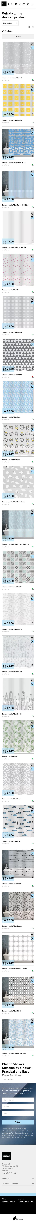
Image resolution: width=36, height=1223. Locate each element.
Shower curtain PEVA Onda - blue (13, 163)
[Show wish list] (16, 4)
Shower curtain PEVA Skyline (12, 714)
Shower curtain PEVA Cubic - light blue (15, 544)
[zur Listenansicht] (33, 27)
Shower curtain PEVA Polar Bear (13, 502)
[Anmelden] (20, 4)
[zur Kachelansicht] (29, 27)
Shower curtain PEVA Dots (11, 290)
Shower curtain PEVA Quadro (12, 587)
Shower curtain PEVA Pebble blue (14, 1053)
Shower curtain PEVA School (12, 78)
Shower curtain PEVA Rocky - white (14, 969)
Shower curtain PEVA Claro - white (14, 247)
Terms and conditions (8, 1201)
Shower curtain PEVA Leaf (11, 799)
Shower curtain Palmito (10, 756)
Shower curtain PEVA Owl (11, 459)
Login (19, 1122)
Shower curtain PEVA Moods (12, 120)
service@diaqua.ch (11, 1135)
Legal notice (21, 1199)
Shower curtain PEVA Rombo (12, 375)
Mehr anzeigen (8, 1079)
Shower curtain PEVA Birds (11, 884)
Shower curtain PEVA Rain (11, 417)
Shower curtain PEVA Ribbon (12, 672)
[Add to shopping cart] (32, 47)
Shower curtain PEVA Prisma (12, 629)
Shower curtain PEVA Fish (11, 841)
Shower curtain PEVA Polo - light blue (15, 205)
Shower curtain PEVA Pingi (11, 1011)
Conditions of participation (26, 1201)
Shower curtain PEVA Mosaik (12, 332)
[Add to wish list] (32, 44)
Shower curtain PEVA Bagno (12, 926)
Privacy (4, 1199)
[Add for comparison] (32, 71)
